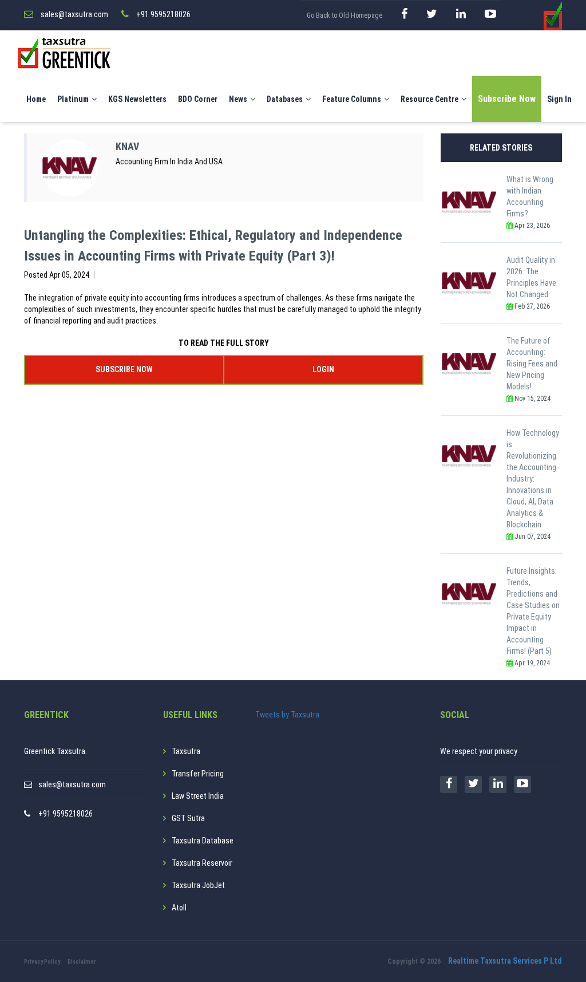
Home (36, 99)
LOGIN (323, 369)
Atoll (179, 907)
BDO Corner (197, 99)
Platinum (73, 99)
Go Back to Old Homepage (344, 15)
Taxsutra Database (202, 840)
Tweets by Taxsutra (287, 714)
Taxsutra (186, 751)
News (238, 99)
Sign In (559, 99)
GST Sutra (188, 818)
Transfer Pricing (198, 773)
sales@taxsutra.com (72, 784)
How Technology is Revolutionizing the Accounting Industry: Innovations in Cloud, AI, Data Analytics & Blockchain (532, 478)
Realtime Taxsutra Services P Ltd (505, 960)
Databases (285, 99)
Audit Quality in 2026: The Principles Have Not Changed (531, 277)
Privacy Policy (42, 962)
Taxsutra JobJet (198, 885)
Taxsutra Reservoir (202, 862)
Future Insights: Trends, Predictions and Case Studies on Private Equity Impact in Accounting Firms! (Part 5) (533, 611)
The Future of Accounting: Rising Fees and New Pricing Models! (531, 363)
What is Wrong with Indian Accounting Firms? (529, 196)
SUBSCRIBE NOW (124, 369)
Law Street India (198, 795)
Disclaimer (82, 962)
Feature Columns (351, 99)
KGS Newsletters (137, 99)
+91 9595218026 (65, 813)
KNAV (127, 146)
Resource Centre (429, 99)
